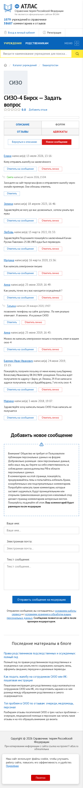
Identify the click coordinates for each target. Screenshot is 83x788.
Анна (7, 284)
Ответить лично (50, 168)
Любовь (9, 232)
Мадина (9, 260)
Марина (9, 401)
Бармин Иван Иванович (18, 361)
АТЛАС (39, 7)
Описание (23, 124)
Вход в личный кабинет (21, 32)
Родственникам (36, 43)
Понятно (40, 777)
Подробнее (12, 766)
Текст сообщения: (18, 559)
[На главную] (5, 65)
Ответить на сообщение (20, 168)
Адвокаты (60, 131)
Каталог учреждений (25, 65)
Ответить (12, 193)
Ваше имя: (13, 523)
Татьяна (11, 306)
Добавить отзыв (38, 109)
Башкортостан (50, 65)
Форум (60, 124)
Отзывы (22, 131)
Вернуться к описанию (24, 142)
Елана (7, 156)
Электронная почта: (19, 541)
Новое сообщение (56, 142)
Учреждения (13, 43)
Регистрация (54, 32)
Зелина (8, 204)
